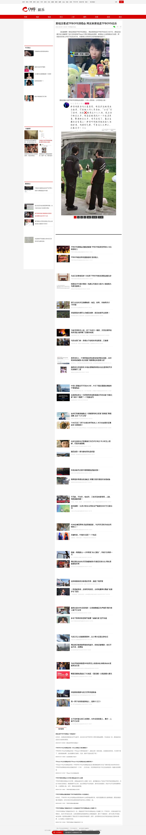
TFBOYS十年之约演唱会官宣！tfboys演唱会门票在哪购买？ (72, 748)
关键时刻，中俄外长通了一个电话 (83, 535)
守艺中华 (75, 2)
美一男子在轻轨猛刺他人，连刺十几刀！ (86, 701)
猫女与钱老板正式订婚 (40, 96)
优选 (67, 2)
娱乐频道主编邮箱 (84, 828)
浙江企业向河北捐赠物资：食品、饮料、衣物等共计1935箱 (90, 303)
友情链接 (90, 830)
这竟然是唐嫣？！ (39, 81)
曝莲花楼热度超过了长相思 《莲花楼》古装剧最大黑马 (91, 673)
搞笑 (108, 17)
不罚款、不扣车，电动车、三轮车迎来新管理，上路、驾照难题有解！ (91, 497)
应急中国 (81, 2)
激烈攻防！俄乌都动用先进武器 (83, 451)
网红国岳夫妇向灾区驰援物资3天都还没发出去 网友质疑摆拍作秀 (91, 562)
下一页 (100, 217)
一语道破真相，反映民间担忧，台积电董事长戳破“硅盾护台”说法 (91, 590)
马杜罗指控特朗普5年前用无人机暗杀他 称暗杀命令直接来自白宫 (91, 664)
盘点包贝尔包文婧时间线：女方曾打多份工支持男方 (30, 142)
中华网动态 (98, 830)
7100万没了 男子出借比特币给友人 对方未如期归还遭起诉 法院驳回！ (91, 423)
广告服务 (55, 830)
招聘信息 (69, 830)
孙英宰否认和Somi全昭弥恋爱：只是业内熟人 (31, 154)
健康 (60, 2)
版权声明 (76, 830)
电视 (49, 17)
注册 (116, 2)
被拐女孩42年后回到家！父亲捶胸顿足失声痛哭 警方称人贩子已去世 (91, 609)
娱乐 (38, 2)
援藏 (52, 2)
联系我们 (62, 830)
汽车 (41, 2)
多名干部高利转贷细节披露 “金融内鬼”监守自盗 (89, 618)
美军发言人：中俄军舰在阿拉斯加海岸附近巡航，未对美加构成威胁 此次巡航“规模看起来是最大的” (91, 359)
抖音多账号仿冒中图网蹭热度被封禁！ (85, 470)
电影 (37, 17)
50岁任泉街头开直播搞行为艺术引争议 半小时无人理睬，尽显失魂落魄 (91, 442)
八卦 (73, 17)
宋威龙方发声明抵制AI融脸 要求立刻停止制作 (45, 141)
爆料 (84, 17)
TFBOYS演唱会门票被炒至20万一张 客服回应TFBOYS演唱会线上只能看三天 (76, 808)
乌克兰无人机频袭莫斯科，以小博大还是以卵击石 (89, 636)
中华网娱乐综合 (72, 27)
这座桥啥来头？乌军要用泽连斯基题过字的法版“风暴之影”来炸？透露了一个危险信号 (91, 396)
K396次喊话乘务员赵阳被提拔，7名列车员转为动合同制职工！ (91, 525)
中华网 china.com (29, 9)
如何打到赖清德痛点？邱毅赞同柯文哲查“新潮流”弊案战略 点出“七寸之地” (91, 414)
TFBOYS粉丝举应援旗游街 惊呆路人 (84, 257)
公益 (63, 2)
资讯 (27, 2)
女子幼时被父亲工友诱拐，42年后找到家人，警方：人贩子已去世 (91, 720)
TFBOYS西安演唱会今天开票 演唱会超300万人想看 (69, 778)
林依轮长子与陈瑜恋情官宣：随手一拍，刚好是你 (45, 154)
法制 (71, 2)
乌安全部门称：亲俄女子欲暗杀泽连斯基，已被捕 (89, 340)
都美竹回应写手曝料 (40, 67)
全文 (89, 217)
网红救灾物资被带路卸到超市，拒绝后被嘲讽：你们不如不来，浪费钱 (91, 645)
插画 (56, 2)
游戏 (45, 2)
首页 (23, 2)
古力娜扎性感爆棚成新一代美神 (43, 74)
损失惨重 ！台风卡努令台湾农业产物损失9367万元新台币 (91, 507)
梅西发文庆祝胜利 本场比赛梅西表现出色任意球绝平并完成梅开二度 (91, 368)
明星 (25, 17)
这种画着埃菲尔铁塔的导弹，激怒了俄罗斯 (87, 581)
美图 (96, 17)
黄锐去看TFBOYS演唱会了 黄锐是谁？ (66, 734)
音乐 (61, 17)
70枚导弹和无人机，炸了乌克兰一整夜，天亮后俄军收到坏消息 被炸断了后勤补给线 (91, 331)
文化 (49, 2)
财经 (34, 2)
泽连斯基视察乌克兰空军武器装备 (83, 692)
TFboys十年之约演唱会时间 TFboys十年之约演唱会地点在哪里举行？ (74, 761)
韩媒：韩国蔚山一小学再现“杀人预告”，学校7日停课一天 (91, 553)
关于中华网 (48, 830)
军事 (31, 2)
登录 (121, 2)
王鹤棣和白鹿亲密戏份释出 (42, 51)
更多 (120, 17)
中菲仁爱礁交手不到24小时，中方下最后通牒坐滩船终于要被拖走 (91, 386)
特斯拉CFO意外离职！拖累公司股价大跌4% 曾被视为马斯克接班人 (91, 285)
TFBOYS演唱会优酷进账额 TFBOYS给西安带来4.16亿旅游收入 (91, 248)
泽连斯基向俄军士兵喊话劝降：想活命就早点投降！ (90, 312)
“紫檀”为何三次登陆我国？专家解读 (76, 832)
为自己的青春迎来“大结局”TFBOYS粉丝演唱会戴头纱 (91, 275)
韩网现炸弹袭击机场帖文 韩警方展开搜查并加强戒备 (90, 479)
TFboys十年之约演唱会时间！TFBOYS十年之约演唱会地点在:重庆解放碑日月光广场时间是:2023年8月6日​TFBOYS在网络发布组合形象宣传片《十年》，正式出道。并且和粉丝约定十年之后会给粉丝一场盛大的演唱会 (88, 767)
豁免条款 (83, 830)
